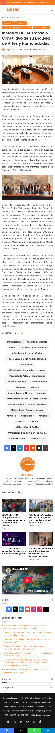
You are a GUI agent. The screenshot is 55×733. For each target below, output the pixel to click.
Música (12, 415)
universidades (18, 438)
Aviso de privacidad (42, 715)
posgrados (28, 415)
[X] (13, 448)
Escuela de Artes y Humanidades (17, 27)
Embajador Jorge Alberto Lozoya (28, 370)
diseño (12, 347)
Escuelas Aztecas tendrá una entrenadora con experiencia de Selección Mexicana (41, 552)
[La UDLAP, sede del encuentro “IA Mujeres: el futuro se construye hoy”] (14, 539)
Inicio (6, 17)
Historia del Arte (17, 381)
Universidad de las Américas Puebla (28, 432)
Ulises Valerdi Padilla (28, 427)
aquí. (20, 333)
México (42, 393)
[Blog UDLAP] (13, 9)
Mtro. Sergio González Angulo (28, 410)
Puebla (43, 415)
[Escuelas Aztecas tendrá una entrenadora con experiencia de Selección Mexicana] (41, 539)
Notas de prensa (41, 27)
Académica (14, 17)
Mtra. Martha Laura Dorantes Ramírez (28, 398)
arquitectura (15, 341)
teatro (21, 421)
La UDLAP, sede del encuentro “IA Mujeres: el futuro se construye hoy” (14, 551)
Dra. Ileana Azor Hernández (27, 353)
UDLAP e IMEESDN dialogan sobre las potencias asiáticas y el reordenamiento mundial (13, 520)
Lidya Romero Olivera (20, 393)
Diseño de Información (35, 347)
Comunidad (20, 23)
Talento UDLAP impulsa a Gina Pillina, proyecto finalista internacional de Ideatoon (41, 519)
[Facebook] (7, 448)
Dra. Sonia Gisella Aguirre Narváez (28, 359)
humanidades (40, 381)
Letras (35, 387)
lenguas (21, 387)
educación (27, 364)
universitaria (38, 438)
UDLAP (34, 421)
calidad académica (37, 341)
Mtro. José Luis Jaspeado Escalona (28, 404)
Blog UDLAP (10, 50)
